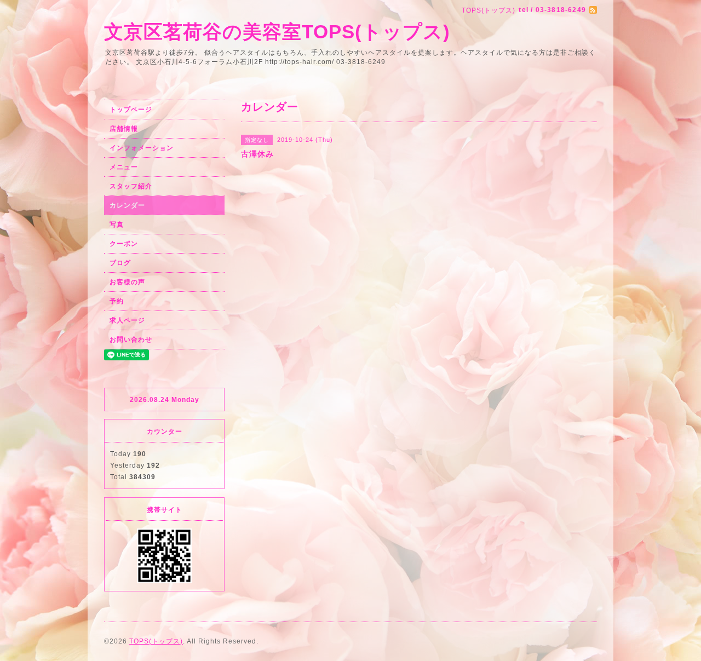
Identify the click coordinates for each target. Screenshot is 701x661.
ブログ (120, 263)
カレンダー (127, 205)
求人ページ (127, 320)
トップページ (131, 109)
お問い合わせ (131, 339)
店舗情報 (124, 129)
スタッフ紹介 (131, 186)
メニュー (124, 167)
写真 (117, 224)
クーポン (124, 244)
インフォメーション (142, 148)
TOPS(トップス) (156, 641)
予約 (117, 301)
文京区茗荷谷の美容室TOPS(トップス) (277, 31)
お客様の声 (127, 282)
